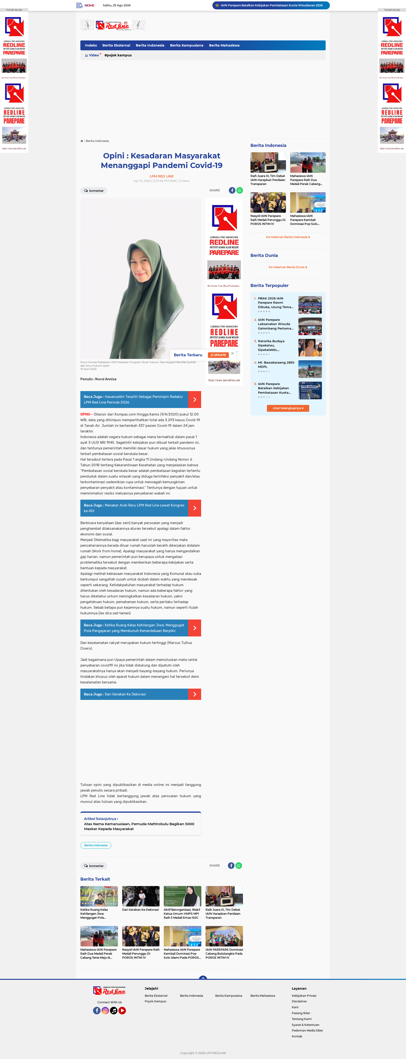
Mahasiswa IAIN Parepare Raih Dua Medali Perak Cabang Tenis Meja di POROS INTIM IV (305, 180)
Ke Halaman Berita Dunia (287, 267)
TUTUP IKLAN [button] (14, 10)
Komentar (96, 190)
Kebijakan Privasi (304, 995)
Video (94, 55)
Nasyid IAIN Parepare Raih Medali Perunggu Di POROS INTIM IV (267, 220)
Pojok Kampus (119, 55)
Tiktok (115, 1016)
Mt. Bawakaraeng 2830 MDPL (276, 365)
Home (89, 5)
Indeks (91, 45)
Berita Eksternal (116, 45)
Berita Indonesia (150, 45)
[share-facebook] (232, 190)
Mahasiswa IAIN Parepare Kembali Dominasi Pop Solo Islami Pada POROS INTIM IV (304, 220)
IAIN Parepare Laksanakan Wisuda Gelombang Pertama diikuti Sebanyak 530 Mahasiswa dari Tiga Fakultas (275, 324)
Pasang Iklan (301, 1013)
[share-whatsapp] (239, 190)
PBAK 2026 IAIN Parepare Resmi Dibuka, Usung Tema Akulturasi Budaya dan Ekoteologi (276, 302)
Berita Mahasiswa (224, 45)
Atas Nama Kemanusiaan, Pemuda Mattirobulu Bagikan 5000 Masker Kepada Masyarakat (139, 826)
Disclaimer (299, 1001)
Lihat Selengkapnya (287, 408)
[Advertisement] (240, 25)
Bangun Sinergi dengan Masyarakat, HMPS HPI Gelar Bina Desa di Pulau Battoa (273, 5)
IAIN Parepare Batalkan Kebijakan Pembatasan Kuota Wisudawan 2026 (273, 388)
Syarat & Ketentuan (305, 1025)
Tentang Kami (302, 1019)
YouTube (125, 1016)
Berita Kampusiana (186, 45)
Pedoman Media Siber (307, 1030)
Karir (295, 1007)
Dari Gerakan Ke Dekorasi (125, 694)
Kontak (297, 1036)
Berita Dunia (264, 255)
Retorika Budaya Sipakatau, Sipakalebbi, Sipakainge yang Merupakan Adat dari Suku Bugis (275, 345)
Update (219, 355)
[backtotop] (203, 980)
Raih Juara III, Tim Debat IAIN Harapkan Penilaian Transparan (267, 180)
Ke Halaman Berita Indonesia (287, 237)
